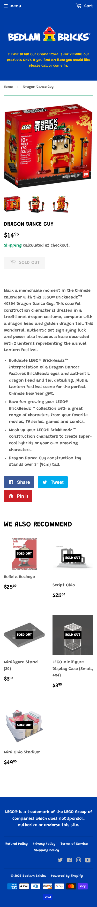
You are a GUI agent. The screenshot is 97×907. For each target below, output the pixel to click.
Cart (88, 6)
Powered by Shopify (67, 876)
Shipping (13, 245)
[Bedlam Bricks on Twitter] (60, 861)
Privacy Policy (44, 844)
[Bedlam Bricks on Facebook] (69, 861)
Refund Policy (16, 844)
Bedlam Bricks (34, 876)
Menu (15, 6)
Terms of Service (74, 844)
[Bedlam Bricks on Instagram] (78, 861)
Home (8, 87)
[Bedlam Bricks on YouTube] (88, 861)
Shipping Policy (46, 850)
